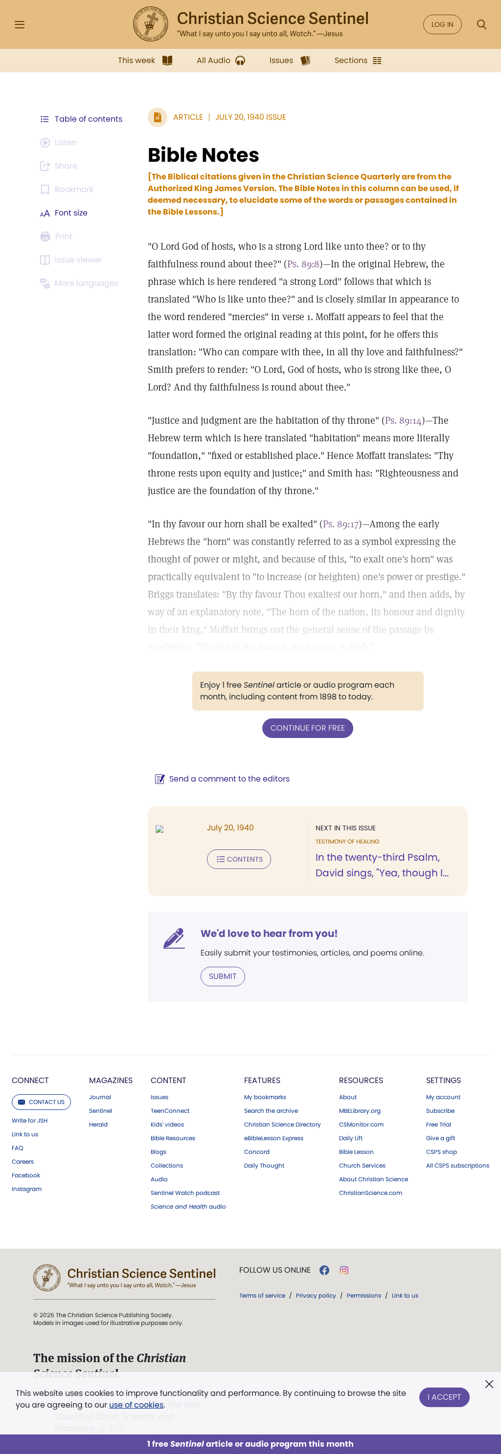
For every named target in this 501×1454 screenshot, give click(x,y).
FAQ (17, 1148)
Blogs (158, 1152)
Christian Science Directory (282, 1125)
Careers (23, 1162)
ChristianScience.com (370, 1193)
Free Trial (438, 1125)
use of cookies (136, 1405)
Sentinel (100, 1111)
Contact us (47, 1102)
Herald (98, 1125)
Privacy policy (316, 1295)
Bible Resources (173, 1138)
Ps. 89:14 (403, 420)
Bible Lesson (356, 1152)
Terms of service (262, 1295)
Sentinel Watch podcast (185, 1193)
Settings (443, 1080)
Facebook (26, 1175)
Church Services (362, 1166)
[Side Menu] (19, 25)
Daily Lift (351, 1138)
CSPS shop (441, 1152)
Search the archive (271, 1111)
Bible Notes (203, 155)
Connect (30, 1080)
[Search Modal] (481, 25)
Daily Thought (264, 1166)
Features (262, 1080)
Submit (223, 976)
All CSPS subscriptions (457, 1166)
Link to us (25, 1134)
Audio (159, 1179)
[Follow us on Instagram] (344, 1270)
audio (188, 1207)
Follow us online (275, 1270)
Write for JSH (29, 1121)
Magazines (111, 1080)
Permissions (364, 1295)
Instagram (27, 1189)
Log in (443, 24)
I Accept (444, 1397)
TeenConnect (170, 1111)
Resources (361, 1080)
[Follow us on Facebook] (324, 1270)
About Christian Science (373, 1179)
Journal (100, 1097)
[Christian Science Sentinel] (250, 24)
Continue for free (308, 728)
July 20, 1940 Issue (250, 117)
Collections (167, 1166)
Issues (159, 1097)
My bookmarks (265, 1097)
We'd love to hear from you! (269, 933)
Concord (257, 1152)
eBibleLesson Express (273, 1138)
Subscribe (440, 1111)
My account (443, 1097)
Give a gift (440, 1138)
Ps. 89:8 (303, 264)
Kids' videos (167, 1125)
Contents (245, 859)
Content (168, 1080)
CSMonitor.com (361, 1125)
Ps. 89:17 (341, 524)
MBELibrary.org (360, 1111)
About (348, 1097)
